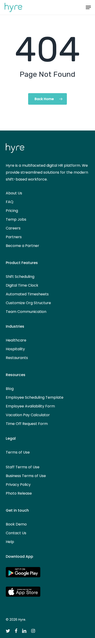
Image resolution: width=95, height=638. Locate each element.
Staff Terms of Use (22, 467)
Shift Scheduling (20, 276)
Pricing (12, 210)
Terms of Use (18, 452)
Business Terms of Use (26, 475)
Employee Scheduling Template (34, 397)
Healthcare (16, 340)
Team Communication (26, 311)
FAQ (9, 202)
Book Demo (16, 524)
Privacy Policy (18, 484)
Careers (13, 228)
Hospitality (15, 349)
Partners (14, 237)
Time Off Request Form (27, 423)
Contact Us (16, 533)
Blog (10, 388)
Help (10, 541)
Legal (11, 438)
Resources (15, 374)
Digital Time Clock (22, 285)
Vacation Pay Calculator (28, 415)
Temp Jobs (16, 219)
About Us (14, 193)
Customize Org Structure (28, 303)
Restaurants (17, 357)
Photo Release (19, 493)
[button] (88, 7)
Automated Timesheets (27, 294)
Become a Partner (22, 245)
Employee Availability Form (30, 406)
